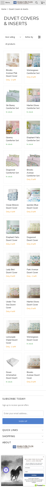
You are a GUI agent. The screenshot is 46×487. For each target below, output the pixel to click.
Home (3, 9)
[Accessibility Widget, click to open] (6, 470)
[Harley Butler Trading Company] (23, 2)
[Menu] (1, 2)
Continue (34, 475)
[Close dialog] (43, 457)
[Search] (36, 2)
